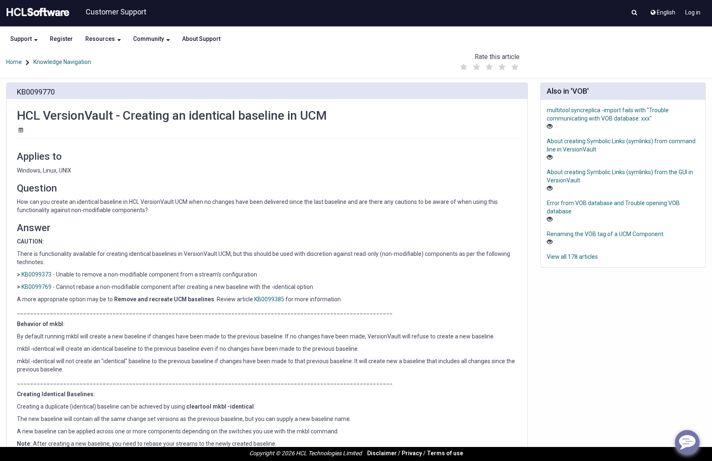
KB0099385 (269, 299)
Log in (692, 12)
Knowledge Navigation (62, 62)
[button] (634, 13)
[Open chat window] (687, 442)
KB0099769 (37, 287)
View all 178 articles (572, 256)
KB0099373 (36, 274)
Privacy (412, 453)
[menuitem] (662, 10)
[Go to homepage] (36, 12)
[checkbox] (463, 67)
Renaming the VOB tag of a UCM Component (605, 234)
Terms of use (445, 453)
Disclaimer (382, 453)
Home (14, 62)
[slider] (489, 65)
